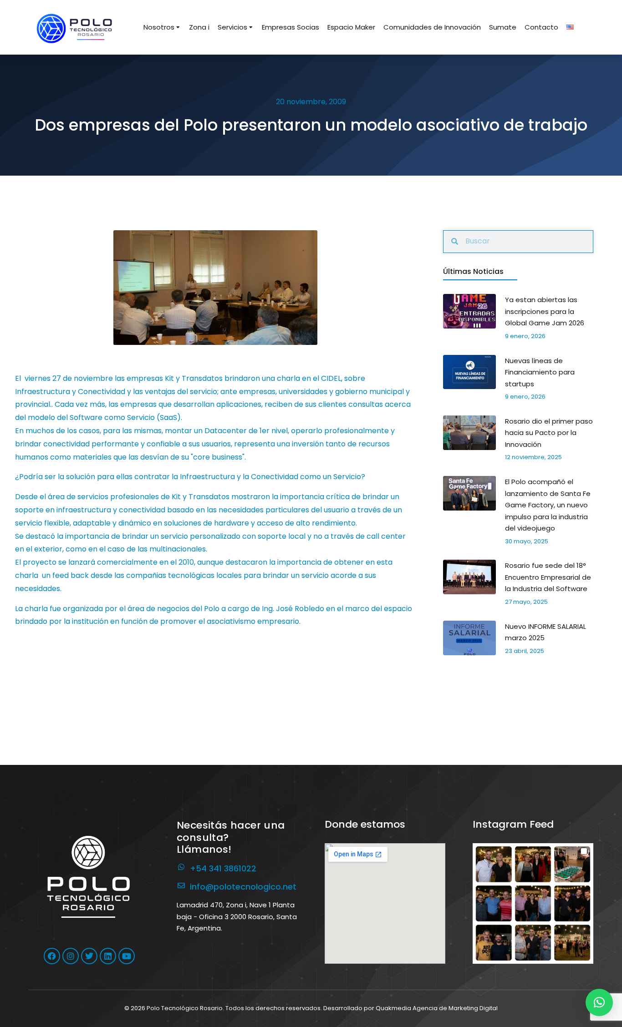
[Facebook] (52, 956)
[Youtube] (126, 956)
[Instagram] (70, 956)
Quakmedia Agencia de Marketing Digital (437, 1008)
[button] (533, 903)
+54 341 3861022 (223, 868)
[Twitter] (89, 956)
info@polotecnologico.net (243, 886)
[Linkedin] (108, 956)
